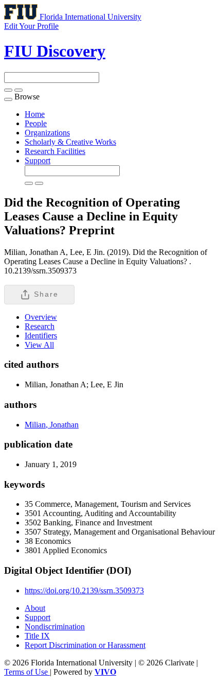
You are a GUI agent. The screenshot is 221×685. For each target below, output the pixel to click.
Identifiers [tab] (41, 335)
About (35, 608)
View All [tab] (39, 344)
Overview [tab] (41, 317)
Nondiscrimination (55, 626)
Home (35, 114)
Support (37, 160)
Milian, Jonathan (52, 424)
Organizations (47, 132)
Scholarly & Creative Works (70, 142)
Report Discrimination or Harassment (85, 645)
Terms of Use (27, 671)
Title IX (37, 635)
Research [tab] (39, 326)
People (36, 123)
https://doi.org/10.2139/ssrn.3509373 (84, 590)
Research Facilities (55, 151)
